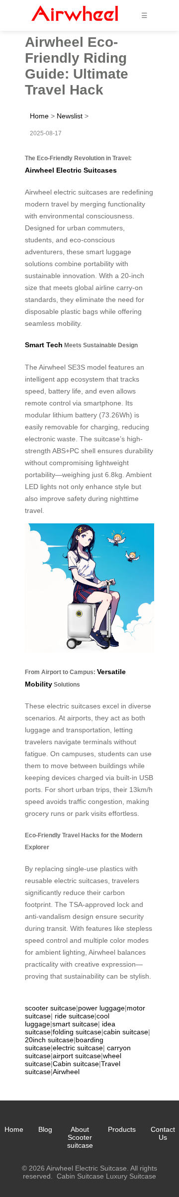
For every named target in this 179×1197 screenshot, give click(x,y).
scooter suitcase (50, 1008)
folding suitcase (77, 1032)
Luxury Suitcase (131, 1176)
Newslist (70, 116)
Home (39, 116)
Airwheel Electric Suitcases (71, 170)
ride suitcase (74, 1016)
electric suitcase (78, 1048)
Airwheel (66, 1072)
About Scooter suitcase (80, 1137)
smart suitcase (75, 1024)
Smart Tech (44, 345)
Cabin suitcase (76, 1064)
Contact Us (163, 1133)
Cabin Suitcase (80, 1176)
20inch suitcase (49, 1040)
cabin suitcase (125, 1032)
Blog (45, 1129)
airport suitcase (77, 1056)
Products (122, 1129)
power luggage (101, 1008)
